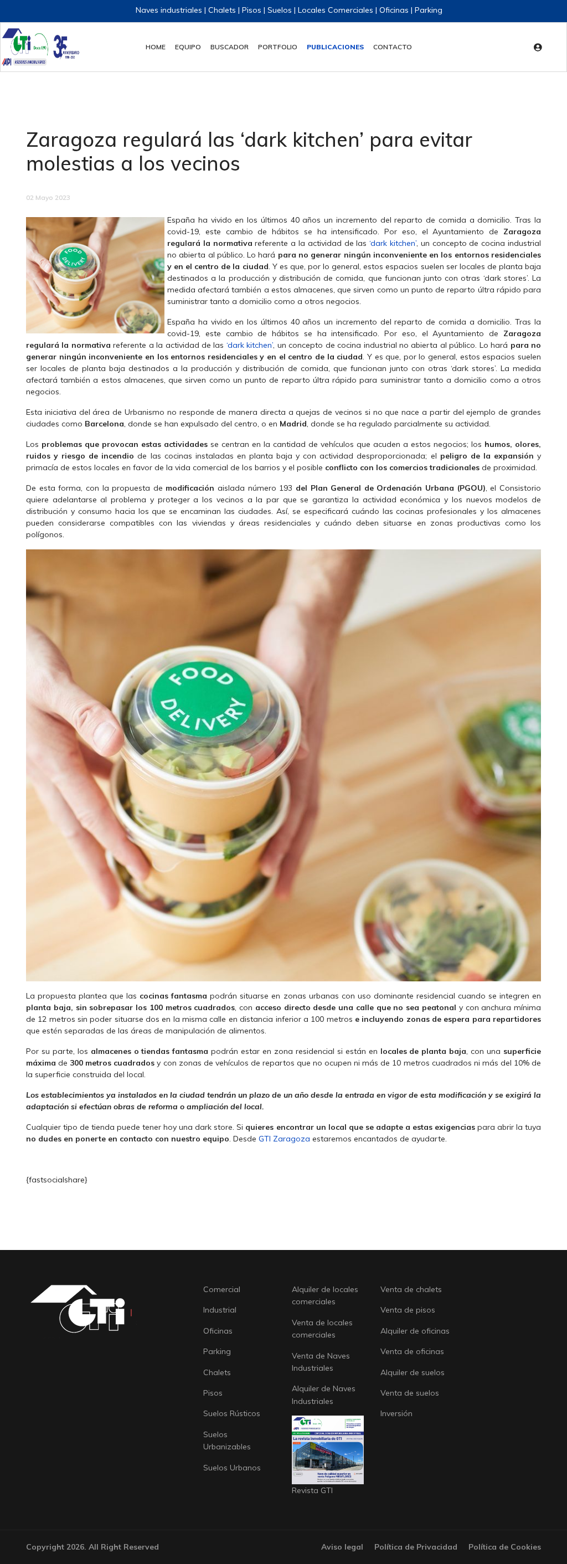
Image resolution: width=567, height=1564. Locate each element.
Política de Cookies (504, 1547)
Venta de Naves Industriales (321, 1362)
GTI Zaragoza (284, 1139)
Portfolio (277, 47)
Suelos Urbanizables (227, 1440)
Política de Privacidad (415, 1547)
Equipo (188, 47)
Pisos (213, 1393)
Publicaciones (335, 47)
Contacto (392, 47)
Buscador (229, 47)
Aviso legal (342, 1547)
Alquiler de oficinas (415, 1331)
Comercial (221, 1289)
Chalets (217, 1372)
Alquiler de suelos (412, 1372)
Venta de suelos (409, 1393)
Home (156, 47)
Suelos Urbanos (232, 1468)
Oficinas (218, 1331)
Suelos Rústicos (231, 1413)
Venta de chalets (411, 1289)
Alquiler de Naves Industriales (323, 1394)
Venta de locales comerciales (322, 1329)
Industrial (219, 1310)
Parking (217, 1351)
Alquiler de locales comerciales (325, 1295)
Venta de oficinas (412, 1351)
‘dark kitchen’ (392, 243)
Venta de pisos (407, 1310)
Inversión (396, 1413)
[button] (541, 47)
